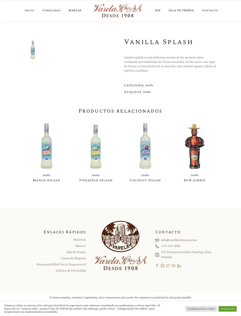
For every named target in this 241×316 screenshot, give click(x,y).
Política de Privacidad (71, 270)
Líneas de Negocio (73, 258)
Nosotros (79, 239)
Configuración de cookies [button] (201, 309)
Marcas (81, 246)
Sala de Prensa (76, 252)
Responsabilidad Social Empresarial (61, 264)
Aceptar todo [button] (227, 309)
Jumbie (149, 85)
